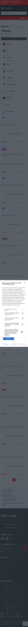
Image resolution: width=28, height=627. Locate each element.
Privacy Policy (22, 344)
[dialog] (14, 313)
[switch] (22, 313)
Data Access (14, 344)
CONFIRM (8, 338)
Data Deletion (5, 344)
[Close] (25, 283)
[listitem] (14, 310)
